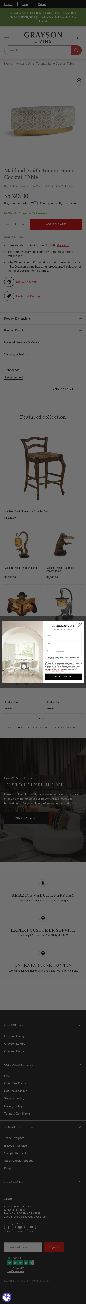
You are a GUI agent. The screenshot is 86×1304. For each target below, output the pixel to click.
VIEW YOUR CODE (63, 677)
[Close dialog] (80, 624)
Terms (62, 670)
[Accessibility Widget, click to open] (6, 1297)
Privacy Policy (55, 670)
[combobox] (49, 651)
